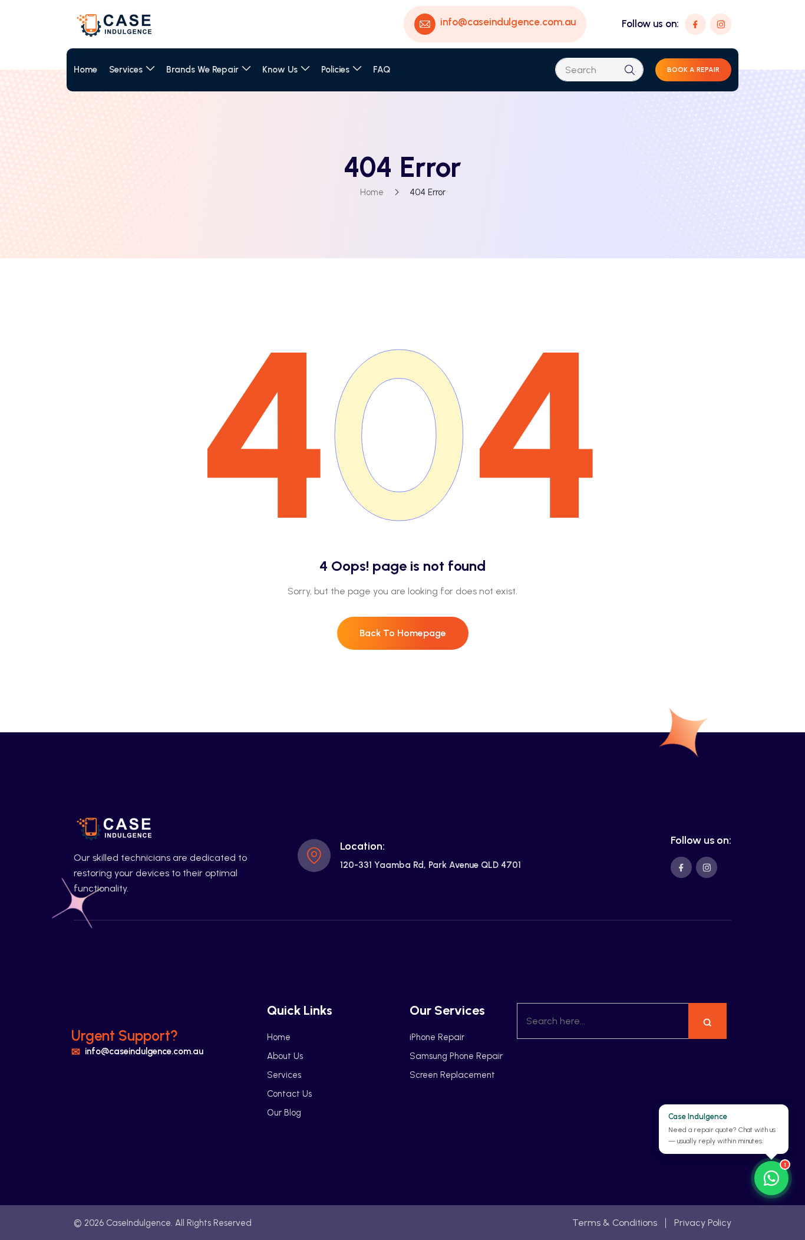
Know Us (280, 69)
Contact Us (289, 1093)
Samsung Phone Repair (456, 1056)
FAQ (381, 69)
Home (85, 69)
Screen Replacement (452, 1075)
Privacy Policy (702, 1222)
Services (126, 69)
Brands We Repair (202, 69)
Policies (335, 69)
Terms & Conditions (614, 1222)
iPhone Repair (437, 1037)
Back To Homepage (402, 633)
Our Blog (284, 1112)
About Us (285, 1056)
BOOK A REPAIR (693, 69)
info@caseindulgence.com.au (144, 1052)
